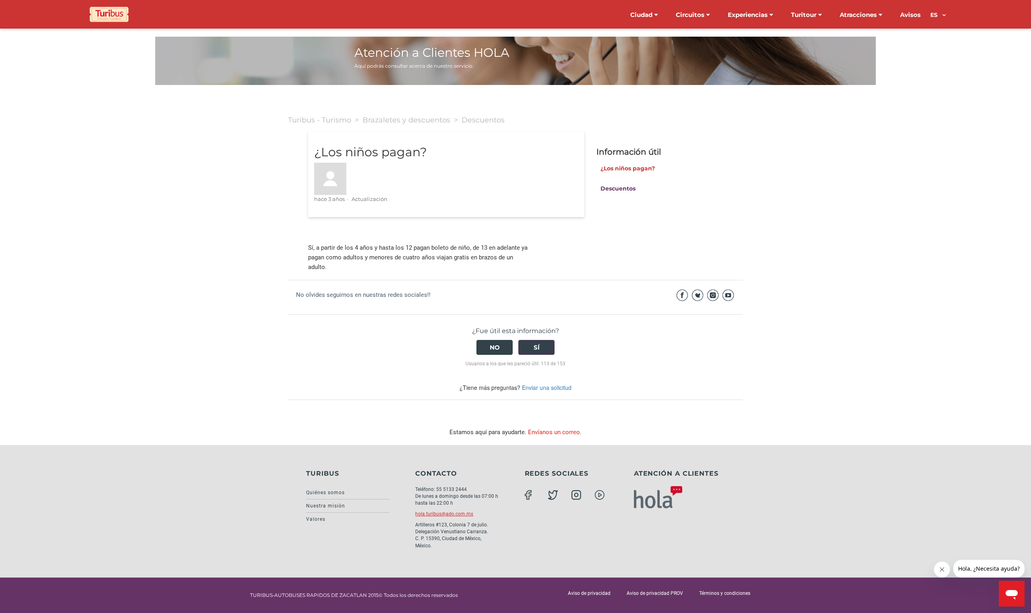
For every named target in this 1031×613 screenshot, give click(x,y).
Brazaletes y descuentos (406, 120)
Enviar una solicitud (546, 387)
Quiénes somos (325, 492)
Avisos (910, 15)
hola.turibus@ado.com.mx (444, 514)
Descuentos (483, 120)
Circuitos (691, 15)
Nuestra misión (325, 506)
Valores (315, 519)
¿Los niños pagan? (627, 168)
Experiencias (748, 15)
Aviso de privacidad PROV (655, 593)
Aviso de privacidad (589, 593)
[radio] (494, 347)
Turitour (804, 15)
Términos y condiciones (724, 593)
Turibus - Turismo (319, 120)
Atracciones (859, 15)
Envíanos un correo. (555, 432)
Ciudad (642, 15)
